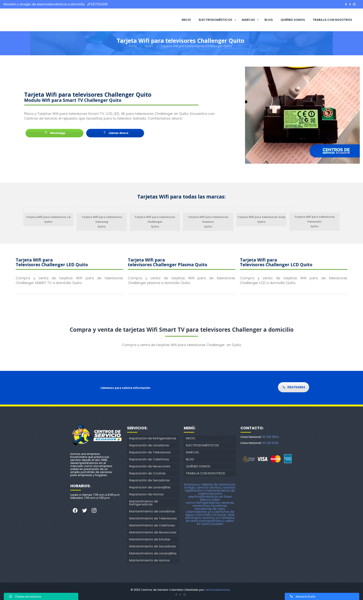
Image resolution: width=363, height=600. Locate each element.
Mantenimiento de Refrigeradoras (143, 503)
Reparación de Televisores (150, 452)
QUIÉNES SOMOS (198, 466)
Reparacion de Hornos (146, 494)
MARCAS (192, 452)
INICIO (190, 438)
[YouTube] (350, 4)
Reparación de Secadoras (149, 480)
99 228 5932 (270, 443)
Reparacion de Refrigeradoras (152, 438)
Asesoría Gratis (305, 596)
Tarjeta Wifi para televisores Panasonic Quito (314, 221)
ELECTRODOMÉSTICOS (202, 445)
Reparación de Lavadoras (149, 445)
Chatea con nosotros (28, 596)
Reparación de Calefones (149, 459)
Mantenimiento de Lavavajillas (153, 553)
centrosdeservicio (217, 590)
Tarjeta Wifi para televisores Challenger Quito (155, 221)
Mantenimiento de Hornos (149, 560)
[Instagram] (354, 4)
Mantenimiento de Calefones (152, 525)
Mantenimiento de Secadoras (152, 546)
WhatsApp (57, 133)
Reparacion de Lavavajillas (150, 487)
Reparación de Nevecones (149, 466)
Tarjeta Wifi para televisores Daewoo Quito (208, 221)
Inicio (133, 46)
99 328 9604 (270, 437)
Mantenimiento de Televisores (153, 518)
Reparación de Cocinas (147, 473)
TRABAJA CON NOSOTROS (205, 473)
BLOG (190, 459)
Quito (149, 46)
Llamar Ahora (118, 133)
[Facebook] (345, 4)
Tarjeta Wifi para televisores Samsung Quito (101, 221)
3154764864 (296, 387)
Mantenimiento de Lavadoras (152, 511)
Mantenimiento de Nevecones (152, 532)
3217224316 (99, 4)
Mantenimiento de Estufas (149, 539)
